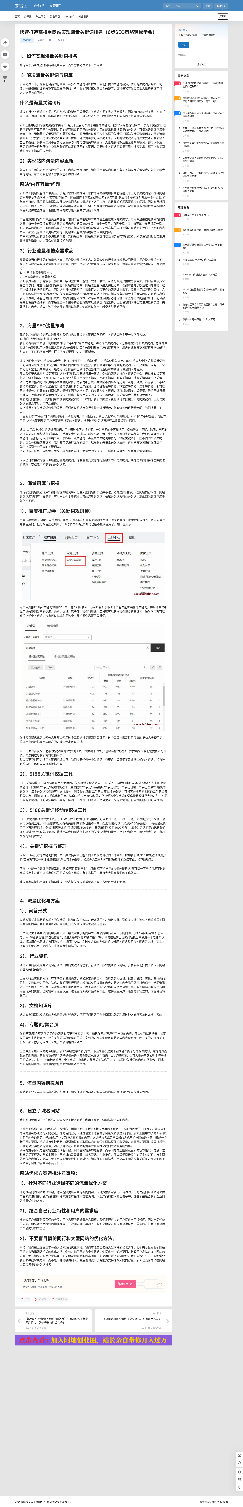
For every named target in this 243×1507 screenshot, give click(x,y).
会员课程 (55, 5)
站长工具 (39, 5)
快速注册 (221, 6)
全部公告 (201, 64)
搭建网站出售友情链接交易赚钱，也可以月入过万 (132, 1319)
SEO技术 (27, 40)
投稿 (224, 16)
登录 (208, 6)
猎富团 (39, 1501)
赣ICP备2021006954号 (59, 1501)
